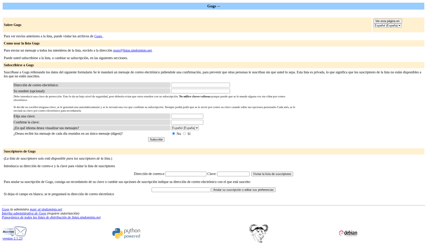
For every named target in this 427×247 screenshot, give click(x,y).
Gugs (98, 36)
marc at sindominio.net (46, 209)
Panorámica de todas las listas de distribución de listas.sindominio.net (51, 217)
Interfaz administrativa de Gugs (24, 213)
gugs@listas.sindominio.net (132, 50)
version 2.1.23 (12, 238)
